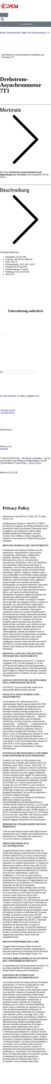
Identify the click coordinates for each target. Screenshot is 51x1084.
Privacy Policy (35, 463)
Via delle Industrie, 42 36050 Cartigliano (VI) (19, 396)
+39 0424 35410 (7, 413)
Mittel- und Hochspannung (33, 32)
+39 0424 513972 (7, 410)
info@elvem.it (6, 429)
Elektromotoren (13, 32)
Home (2, 32)
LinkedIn (4, 449)
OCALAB (12, 472)
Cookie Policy (21, 463)
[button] (2, 19)
